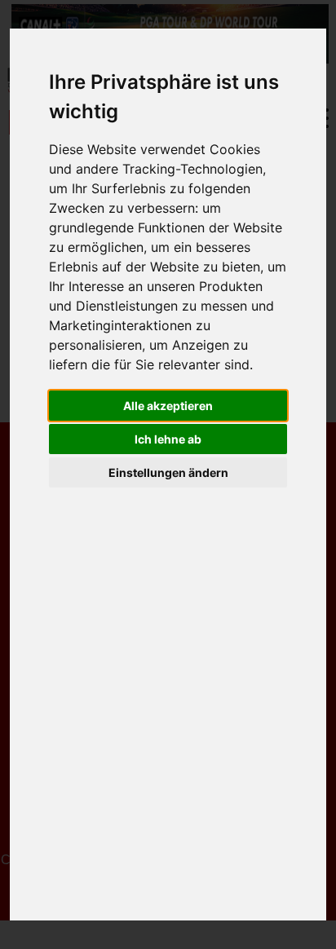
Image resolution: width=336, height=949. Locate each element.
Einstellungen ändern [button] (168, 472)
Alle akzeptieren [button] (168, 406)
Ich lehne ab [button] (168, 439)
